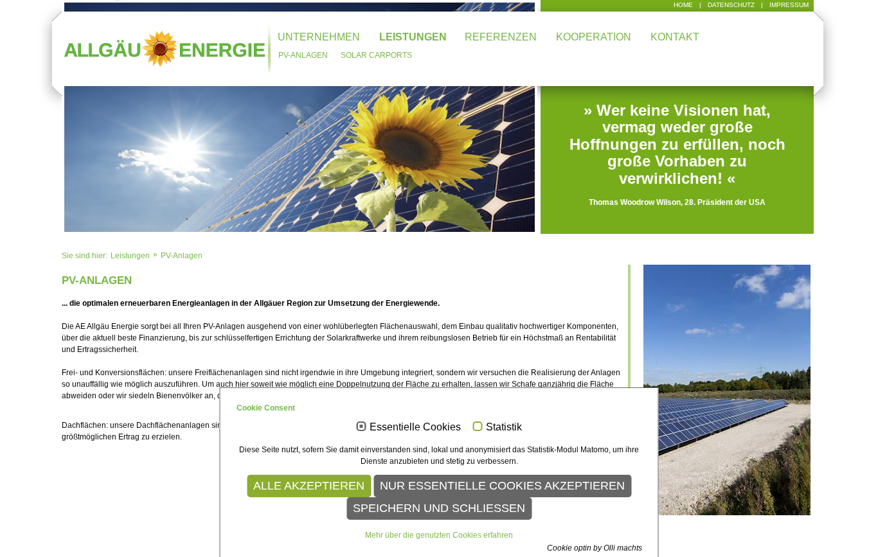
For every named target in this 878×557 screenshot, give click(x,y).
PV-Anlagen (303, 55)
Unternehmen (319, 36)
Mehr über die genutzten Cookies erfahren (439, 535)
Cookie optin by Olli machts (594, 548)
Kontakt (674, 36)
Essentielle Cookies (415, 426)
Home (683, 4)
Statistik (504, 426)
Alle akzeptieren (308, 485)
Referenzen (501, 36)
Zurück (44, 121)
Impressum (789, 4)
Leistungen (413, 36)
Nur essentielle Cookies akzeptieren (502, 485)
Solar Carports (376, 55)
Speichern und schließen (439, 508)
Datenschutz (731, 4)
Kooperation (593, 36)
